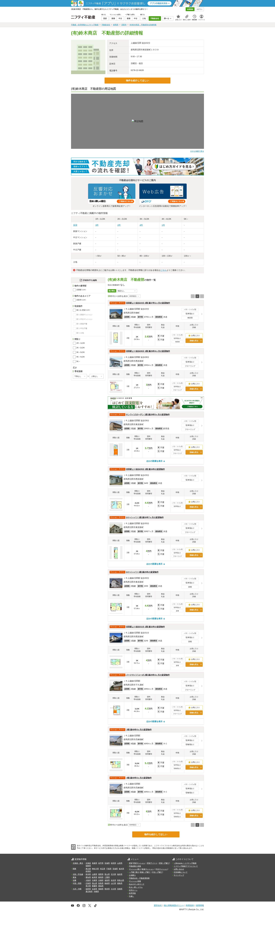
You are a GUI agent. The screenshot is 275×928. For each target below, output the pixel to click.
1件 (163, 225)
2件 (119, 225)
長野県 (100, 874)
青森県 (94, 863)
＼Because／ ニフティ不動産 (185, 863)
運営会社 (158, 905)
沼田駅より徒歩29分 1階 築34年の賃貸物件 (145, 469)
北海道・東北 (78, 863)
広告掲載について (180, 872)
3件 (97, 225)
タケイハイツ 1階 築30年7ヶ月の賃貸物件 (145, 517)
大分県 (113, 889)
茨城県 (115, 869)
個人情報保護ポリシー (174, 905)
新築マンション (148, 869)
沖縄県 (96, 892)
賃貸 (75, 225)
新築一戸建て (145, 872)
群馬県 (88, 871)
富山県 (107, 874)
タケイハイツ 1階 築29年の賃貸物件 (142, 572)
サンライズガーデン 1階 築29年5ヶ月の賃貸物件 (148, 414)
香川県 (88, 886)
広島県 (88, 883)
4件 (141, 225)
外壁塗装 (132, 893)
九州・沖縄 (77, 889)
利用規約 (190, 905)
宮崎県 (119, 889)
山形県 (119, 863)
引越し (131, 896)
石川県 (113, 874)
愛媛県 (94, 886)
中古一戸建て (157, 872)
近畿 (74, 880)
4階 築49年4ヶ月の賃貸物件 (139, 778)
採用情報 (200, 905)
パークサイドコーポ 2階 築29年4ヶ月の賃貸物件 (148, 675)
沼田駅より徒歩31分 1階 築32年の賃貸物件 (145, 627)
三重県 (107, 877)
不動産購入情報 (135, 866)
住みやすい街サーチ (136, 884)
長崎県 (100, 889)
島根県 (107, 883)
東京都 (88, 869)
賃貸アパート (152, 863)
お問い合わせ (179, 869)
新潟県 (88, 874)
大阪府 (88, 880)
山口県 (113, 883)
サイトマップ (179, 875)
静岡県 (100, 877)
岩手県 (100, 863)
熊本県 (107, 889)
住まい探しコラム (136, 887)
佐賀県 (94, 889)
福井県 (119, 874)
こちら (163, 270)
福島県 (88, 866)
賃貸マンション (139, 863)
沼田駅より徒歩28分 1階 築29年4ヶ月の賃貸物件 (148, 351)
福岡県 (88, 889)
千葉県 (108, 869)
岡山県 (94, 883)
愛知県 (88, 877)
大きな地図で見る (197, 151)
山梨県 (94, 874)
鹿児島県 (89, 892)
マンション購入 (135, 869)
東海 (74, 877)
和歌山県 (120, 880)
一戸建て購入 (134, 872)
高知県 (100, 886)
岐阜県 (94, 877)
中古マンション (162, 869)
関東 (74, 869)
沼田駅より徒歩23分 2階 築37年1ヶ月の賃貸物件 (148, 303)
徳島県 (119, 883)
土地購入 (132, 875)
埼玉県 (102, 869)
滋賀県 (107, 880)
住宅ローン (133, 890)
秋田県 (113, 863)
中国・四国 (77, 883)
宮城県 (107, 863)
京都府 (100, 880)
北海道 (88, 863)
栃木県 (121, 869)
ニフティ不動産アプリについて (186, 866)
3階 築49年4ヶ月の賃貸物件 (139, 729)
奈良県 (113, 880)
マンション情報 (135, 881)
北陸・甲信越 (78, 874)
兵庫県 (94, 880)
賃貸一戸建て (164, 863)
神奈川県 (95, 869)
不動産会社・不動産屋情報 (139, 878)
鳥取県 (100, 883)
